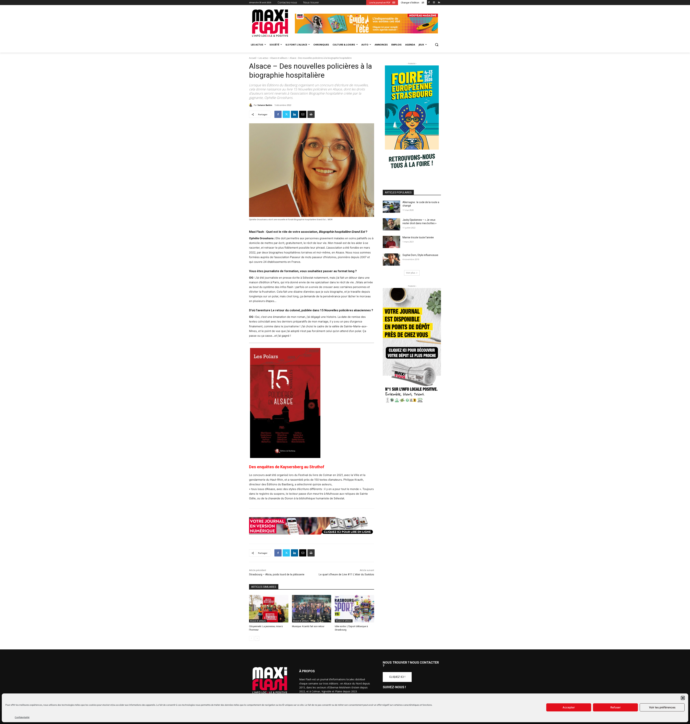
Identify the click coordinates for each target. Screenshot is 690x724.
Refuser (615, 707)
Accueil (252, 57)
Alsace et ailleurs (278, 57)
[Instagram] (434, 3)
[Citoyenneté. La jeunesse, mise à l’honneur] (268, 608)
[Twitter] (286, 114)
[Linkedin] (439, 3)
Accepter (569, 707)
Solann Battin (264, 105)
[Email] (302, 114)
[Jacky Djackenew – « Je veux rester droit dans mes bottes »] (391, 224)
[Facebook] (429, 3)
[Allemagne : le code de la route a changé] (391, 207)
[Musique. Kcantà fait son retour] (311, 608)
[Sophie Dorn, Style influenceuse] (391, 259)
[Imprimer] (311, 114)
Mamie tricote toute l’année (418, 237)
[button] (683, 698)
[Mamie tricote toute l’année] (391, 242)
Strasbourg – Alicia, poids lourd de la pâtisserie (276, 574)
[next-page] (257, 638)
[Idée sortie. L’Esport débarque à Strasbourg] (354, 608)
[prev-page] (251, 638)
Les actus (263, 57)
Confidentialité (22, 717)
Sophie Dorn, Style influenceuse (420, 255)
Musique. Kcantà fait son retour (308, 626)
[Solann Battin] (251, 105)
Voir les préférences (662, 707)
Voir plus (410, 272)
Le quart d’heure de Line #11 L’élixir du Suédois (346, 574)
